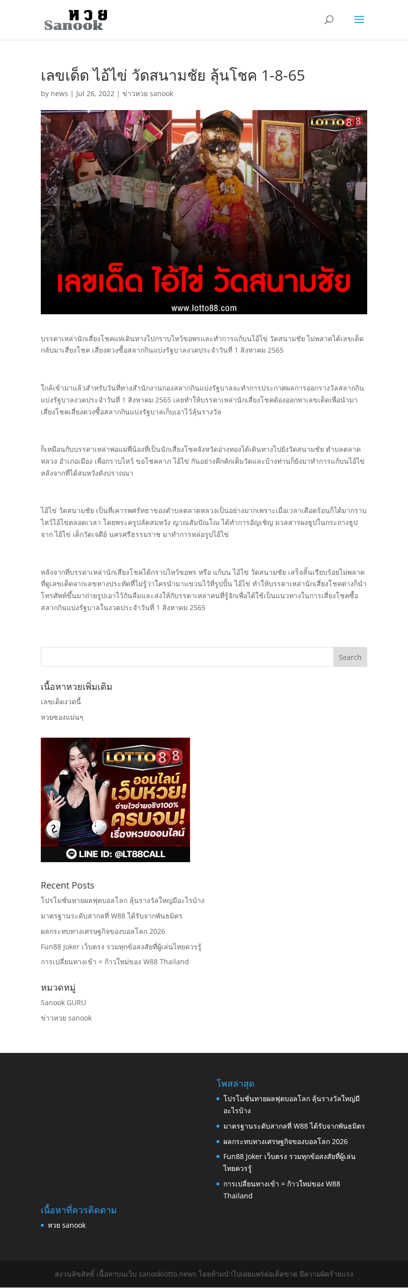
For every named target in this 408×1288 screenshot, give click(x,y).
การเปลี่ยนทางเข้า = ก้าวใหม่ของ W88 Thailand (115, 961)
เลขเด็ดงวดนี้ (61, 701)
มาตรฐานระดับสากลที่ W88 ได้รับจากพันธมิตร (112, 915)
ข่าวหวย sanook (147, 93)
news (59, 93)
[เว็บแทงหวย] (115, 859)
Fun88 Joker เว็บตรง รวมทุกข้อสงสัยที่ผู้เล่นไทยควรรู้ (121, 946)
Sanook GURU (63, 1002)
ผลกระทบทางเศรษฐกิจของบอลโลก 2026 (103, 931)
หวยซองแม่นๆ (62, 717)
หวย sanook (67, 1225)
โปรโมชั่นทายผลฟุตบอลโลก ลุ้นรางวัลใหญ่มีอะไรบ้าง (122, 900)
